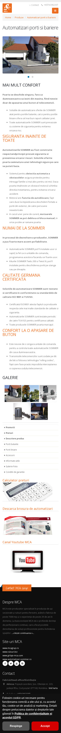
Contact (35, 5)
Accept (45, 726)
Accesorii (10, 455)
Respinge (16, 726)
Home (8, 17)
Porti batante (12, 444)
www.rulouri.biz (10, 651)
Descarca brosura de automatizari (28, 509)
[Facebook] (5, 663)
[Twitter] (10, 663)
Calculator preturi (16, 480)
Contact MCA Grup (17, 588)
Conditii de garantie (15, 472)
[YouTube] (16, 663)
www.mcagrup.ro (11, 648)
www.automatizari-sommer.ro (17, 659)
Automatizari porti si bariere (41, 17)
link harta (53, 688)
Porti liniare (11, 449)
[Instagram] (22, 663)
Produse (19, 17)
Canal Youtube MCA (17, 542)
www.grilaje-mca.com (13, 655)
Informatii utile (13, 460)
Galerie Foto (12, 466)
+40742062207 (50, 4)
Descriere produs (15, 438)
